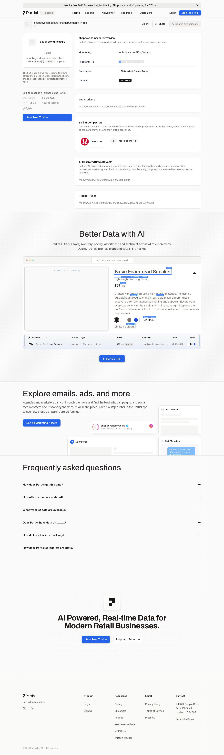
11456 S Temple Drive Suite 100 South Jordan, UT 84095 (187, 708)
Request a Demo (126, 639)
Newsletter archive (125, 724)
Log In (87, 704)
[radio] (116, 320)
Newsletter (108, 12)
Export (145, 23)
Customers (146, 12)
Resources (126, 12)
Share (162, 23)
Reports (89, 12)
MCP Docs (120, 731)
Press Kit (150, 717)
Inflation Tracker (123, 737)
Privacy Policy (153, 704)
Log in (172, 12)
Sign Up (88, 710)
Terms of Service (154, 710)
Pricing (76, 12)
